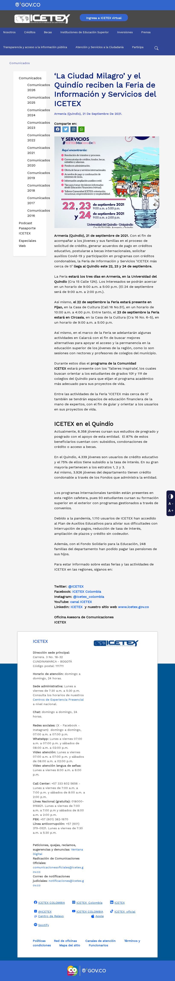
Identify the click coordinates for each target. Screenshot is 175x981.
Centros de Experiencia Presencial (58, 699)
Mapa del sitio (69, 945)
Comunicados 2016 (35, 213)
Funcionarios (98, 945)
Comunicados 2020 (35, 162)
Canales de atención (100, 940)
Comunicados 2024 (35, 112)
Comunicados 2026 (35, 87)
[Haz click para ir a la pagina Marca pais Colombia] (73, 971)
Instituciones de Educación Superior (84, 32)
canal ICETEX (81, 602)
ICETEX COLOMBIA (51, 902)
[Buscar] (156, 48)
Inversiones (125, 32)
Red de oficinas (65, 940)
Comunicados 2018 (35, 187)
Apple (99, 916)
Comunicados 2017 (35, 200)
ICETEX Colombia (87, 591)
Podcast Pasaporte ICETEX (27, 228)
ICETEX (77, 607)
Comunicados (30, 78)
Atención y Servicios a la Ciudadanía (100, 47)
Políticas (39, 940)
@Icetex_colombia (89, 597)
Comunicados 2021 (35, 150)
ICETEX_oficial (124, 911)
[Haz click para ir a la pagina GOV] (94, 971)
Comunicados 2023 (35, 125)
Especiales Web (27, 243)
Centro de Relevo (51, 916)
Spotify (43, 925)
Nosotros (9, 32)
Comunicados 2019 (35, 175)
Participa (137, 47)
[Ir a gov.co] (28, 5)
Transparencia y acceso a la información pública (35, 47)
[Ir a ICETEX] (42, 19)
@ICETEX (76, 586)
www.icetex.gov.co (133, 607)
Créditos (29, 32)
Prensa (145, 32)
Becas (48, 32)
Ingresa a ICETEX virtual (103, 18)
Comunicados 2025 (35, 100)
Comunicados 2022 (35, 137)
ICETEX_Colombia (89, 902)
